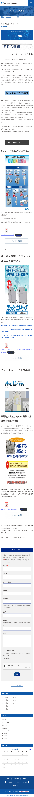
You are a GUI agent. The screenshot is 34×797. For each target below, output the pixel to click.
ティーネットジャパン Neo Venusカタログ (10, 509)
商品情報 (4, 728)
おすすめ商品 (5, 730)
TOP (2, 17)
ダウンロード (18, 235)
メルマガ (8, 17)
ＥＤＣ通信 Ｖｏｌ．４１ (9, 700)
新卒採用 (4, 738)
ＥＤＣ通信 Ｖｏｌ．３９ (9, 706)
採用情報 (4, 733)
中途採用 (4, 735)
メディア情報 (5, 722)
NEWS (4, 719)
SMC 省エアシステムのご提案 (7, 235)
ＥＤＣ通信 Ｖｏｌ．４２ (9, 697)
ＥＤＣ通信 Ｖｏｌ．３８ (9, 709)
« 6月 (29, 749)
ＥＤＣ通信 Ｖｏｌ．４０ (9, 703)
